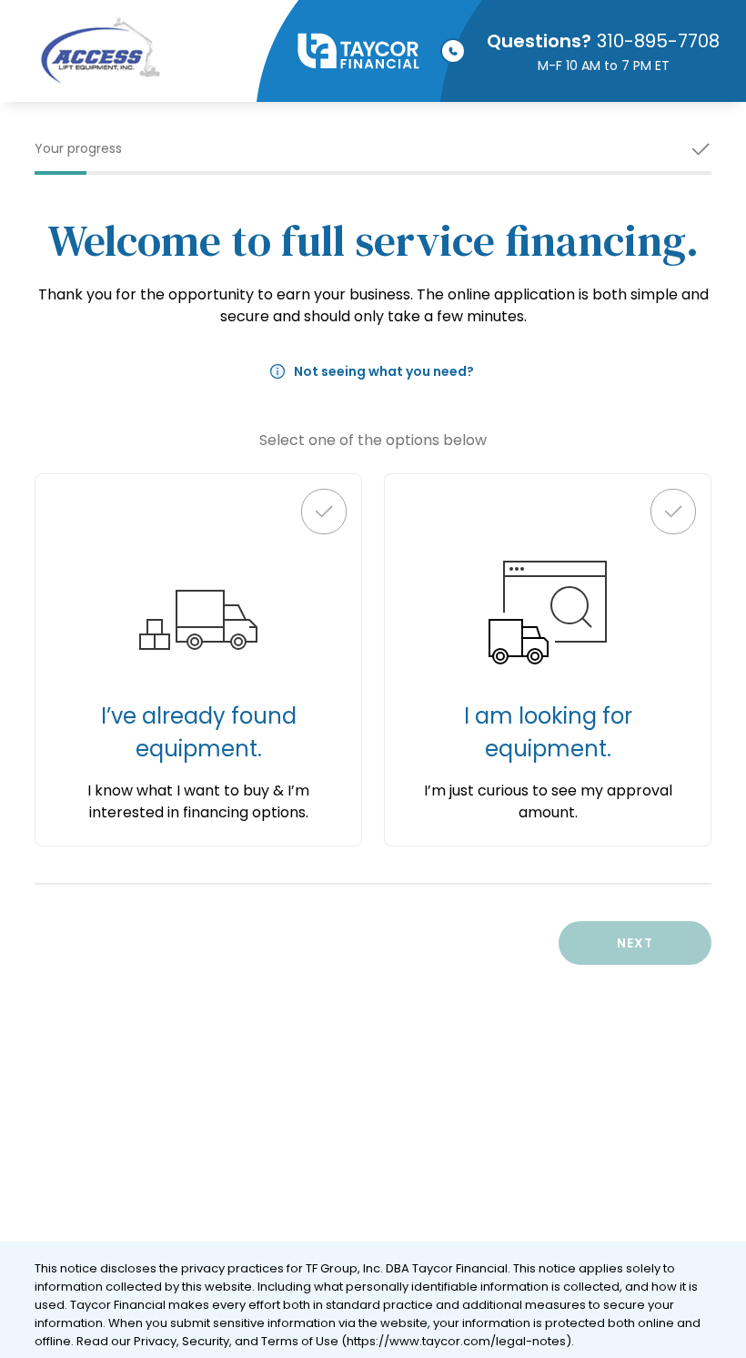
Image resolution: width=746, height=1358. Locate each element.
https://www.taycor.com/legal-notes (456, 1341)
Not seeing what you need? (384, 371)
